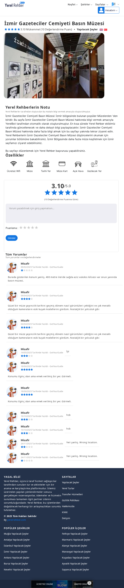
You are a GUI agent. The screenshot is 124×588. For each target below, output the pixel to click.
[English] (101, 29)
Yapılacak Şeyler (87, 29)
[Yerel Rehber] (15, 4)
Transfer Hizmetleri (72, 494)
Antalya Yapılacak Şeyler (17, 539)
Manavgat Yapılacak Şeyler (76, 551)
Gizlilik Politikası (70, 500)
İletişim (66, 518)
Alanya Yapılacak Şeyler (74, 545)
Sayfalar (100, 4)
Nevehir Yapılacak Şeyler (17, 569)
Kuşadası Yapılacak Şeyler (76, 557)
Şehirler (85, 4)
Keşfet (71, 4)
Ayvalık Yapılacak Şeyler (74, 563)
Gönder (12, 238)
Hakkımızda (68, 506)
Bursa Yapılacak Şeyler (16, 563)
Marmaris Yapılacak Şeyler (76, 539)
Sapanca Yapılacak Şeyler (75, 569)
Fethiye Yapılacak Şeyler (75, 533)
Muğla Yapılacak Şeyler (16, 533)
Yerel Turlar (68, 488)
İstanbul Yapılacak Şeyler (17, 545)
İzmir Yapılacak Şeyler (15, 551)
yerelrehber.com (16, 519)
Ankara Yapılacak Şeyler (16, 557)
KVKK (65, 512)
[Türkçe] (106, 29)
